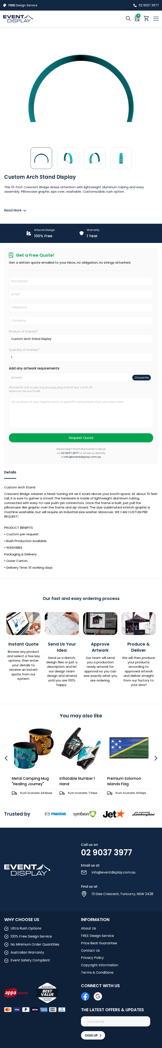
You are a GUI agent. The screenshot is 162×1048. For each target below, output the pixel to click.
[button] (41, 158)
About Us (88, 928)
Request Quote (81, 437)
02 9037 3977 (149, 5)
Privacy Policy (92, 957)
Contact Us (90, 950)
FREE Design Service (97, 935)
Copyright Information (99, 965)
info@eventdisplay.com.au (82, 457)
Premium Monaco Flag (127, 778)
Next (155, 758)
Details (10, 472)
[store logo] (42, 18)
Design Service (22, 5)
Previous (6, 758)
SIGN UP (92, 1035)
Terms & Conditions (97, 972)
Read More (13, 210)
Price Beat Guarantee (99, 943)
